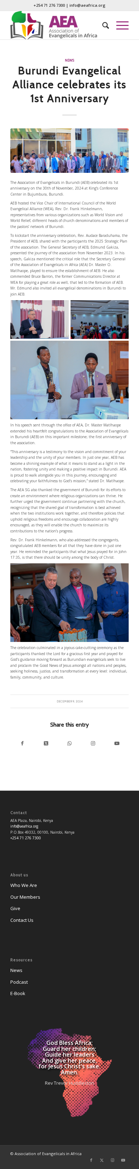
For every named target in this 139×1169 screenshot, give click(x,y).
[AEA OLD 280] (57, 25)
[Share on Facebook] (22, 743)
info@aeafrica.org (87, 5)
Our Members (25, 897)
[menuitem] (102, 25)
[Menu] (119, 25)
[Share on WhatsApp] (69, 743)
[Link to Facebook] (91, 1160)
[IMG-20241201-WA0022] (69, 150)
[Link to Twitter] (102, 1160)
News (69, 60)
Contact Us (22, 920)
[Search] (102, 25)
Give (15, 908)
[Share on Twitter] (46, 743)
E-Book (17, 993)
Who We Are (23, 885)
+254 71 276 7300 (49, 5)
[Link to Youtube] (116, 743)
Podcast (19, 982)
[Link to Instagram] (93, 743)
